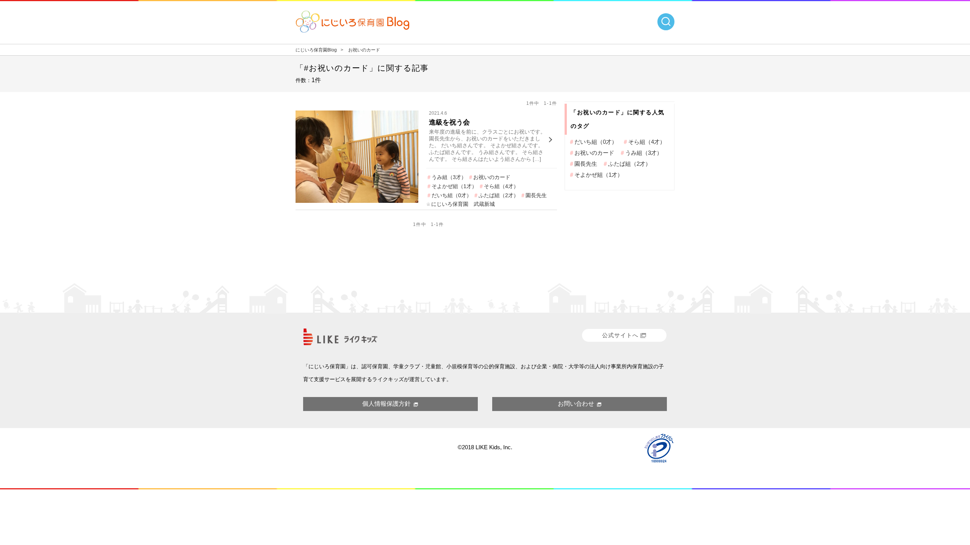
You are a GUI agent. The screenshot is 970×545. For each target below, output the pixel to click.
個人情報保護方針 (386, 403)
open (665, 21)
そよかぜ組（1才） (454, 186)
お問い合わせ (576, 403)
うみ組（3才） (449, 177)
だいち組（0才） (452, 195)
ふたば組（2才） (499, 195)
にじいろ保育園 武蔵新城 (463, 204)
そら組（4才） (501, 186)
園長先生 (536, 195)
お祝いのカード (491, 177)
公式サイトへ (620, 335)
